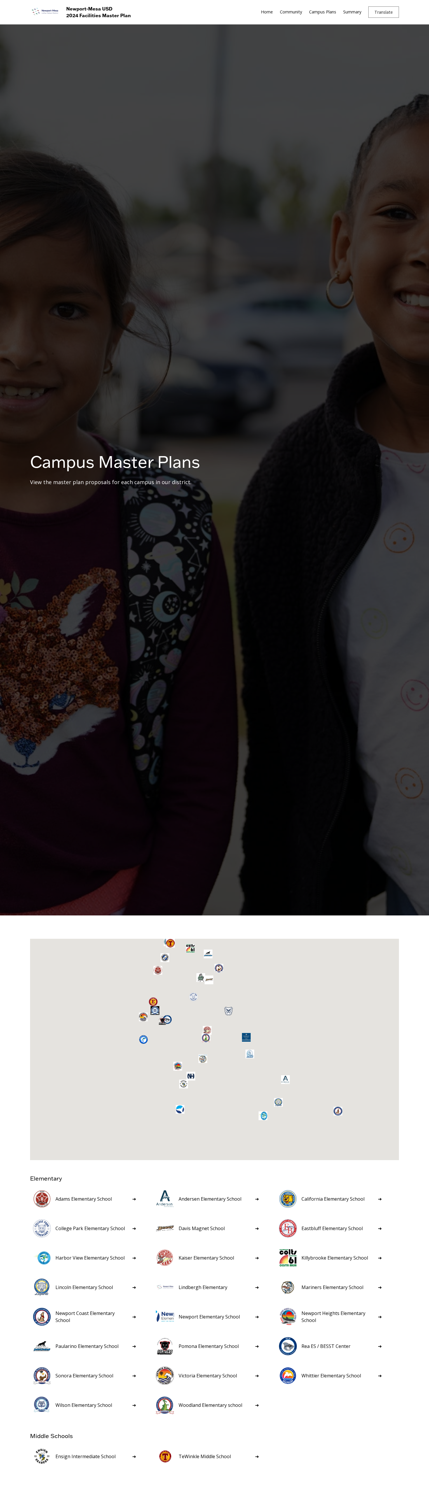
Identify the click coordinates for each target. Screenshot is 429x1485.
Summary (352, 12)
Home (267, 12)
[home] (44, 12)
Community (291, 12)
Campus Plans (322, 12)
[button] (384, 12)
